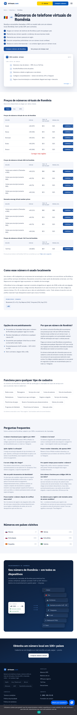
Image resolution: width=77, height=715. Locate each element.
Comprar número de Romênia (16, 49)
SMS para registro (45, 679)
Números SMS (44, 672)
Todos (8, 109)
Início (5, 10)
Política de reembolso (10, 702)
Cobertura (12, 10)
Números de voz (44, 675)
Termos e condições (9, 695)
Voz (14, 109)
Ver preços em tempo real (40, 49)
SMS (20, 109)
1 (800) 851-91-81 (46, 695)
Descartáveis (44, 685)
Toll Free (42, 682)
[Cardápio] (71, 3)
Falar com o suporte (45, 254)
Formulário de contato (46, 698)
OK (39, 712)
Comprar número (60, 3)
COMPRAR (68, 126)
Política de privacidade (10, 698)
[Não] (75, 710)
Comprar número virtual (38, 655)
